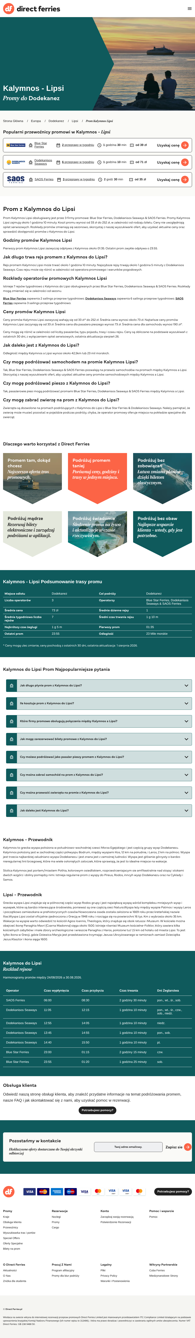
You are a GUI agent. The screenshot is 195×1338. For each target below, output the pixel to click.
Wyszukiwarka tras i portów (19, 1232)
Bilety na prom (11, 1248)
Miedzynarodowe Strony (163, 1275)
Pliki (103, 1270)
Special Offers (11, 1238)
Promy (55, 1222)
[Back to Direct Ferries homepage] (31, 8)
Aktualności (10, 1270)
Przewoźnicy (10, 1227)
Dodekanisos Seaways (100, 298)
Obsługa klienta (12, 1222)
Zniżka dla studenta (14, 1281)
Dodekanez (56, 121)
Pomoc (153, 1216)
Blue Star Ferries (14, 298)
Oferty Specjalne (13, 1243)
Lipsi (75, 121)
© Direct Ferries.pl (12, 1309)
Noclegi (56, 1216)
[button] (99, 685)
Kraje (6, 1216)
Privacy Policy (109, 1275)
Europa (36, 121)
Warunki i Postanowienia (115, 1281)
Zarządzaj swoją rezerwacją (117, 1216)
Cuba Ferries (157, 1270)
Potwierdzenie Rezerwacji (116, 1222)
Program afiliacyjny (63, 1270)
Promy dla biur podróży (65, 1275)
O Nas (7, 1275)
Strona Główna (13, 121)
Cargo (55, 1227)
